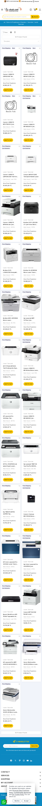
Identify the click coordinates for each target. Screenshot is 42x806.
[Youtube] (28, 761)
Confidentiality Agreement (22, 792)
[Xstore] (13, 9)
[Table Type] (14, 32)
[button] (5, 32)
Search (36, 17)
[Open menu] (2, 10)
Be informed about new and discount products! (21, 750)
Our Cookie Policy (18, 794)
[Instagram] (24, 760)
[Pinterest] (20, 760)
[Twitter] (15, 760)
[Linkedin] (31, 761)
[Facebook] (11, 760)
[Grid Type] (11, 32)
